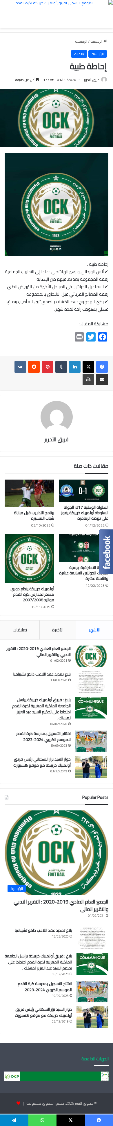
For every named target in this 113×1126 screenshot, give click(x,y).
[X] (88, 367)
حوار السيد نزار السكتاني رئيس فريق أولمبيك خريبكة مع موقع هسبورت (42, 762)
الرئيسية (96, 41)
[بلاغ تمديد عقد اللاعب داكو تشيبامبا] (91, 682)
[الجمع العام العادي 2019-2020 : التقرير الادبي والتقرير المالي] (91, 656)
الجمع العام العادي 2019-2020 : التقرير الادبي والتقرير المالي (38, 651)
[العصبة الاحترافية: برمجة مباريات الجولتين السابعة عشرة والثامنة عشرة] (83, 548)
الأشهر (94, 630)
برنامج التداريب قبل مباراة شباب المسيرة (34, 515)
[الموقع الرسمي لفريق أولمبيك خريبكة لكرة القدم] (56, 7)
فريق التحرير (91, 79)
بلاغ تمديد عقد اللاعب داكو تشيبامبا (42, 674)
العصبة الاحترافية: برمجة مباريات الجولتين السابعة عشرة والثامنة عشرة (83, 573)
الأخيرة (57, 630)
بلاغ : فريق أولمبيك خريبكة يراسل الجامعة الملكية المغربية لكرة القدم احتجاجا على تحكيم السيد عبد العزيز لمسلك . (41, 709)
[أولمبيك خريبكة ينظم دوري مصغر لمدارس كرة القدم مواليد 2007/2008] (29, 558)
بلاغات (79, 53)
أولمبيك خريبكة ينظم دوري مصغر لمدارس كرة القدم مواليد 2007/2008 (32, 594)
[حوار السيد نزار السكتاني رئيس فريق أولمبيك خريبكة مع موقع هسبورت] (91, 767)
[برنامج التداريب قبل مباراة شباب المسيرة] (29, 493)
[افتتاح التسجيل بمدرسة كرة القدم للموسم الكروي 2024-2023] (91, 741)
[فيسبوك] (102, 367)
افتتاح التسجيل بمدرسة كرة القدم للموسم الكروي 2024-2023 (43, 736)
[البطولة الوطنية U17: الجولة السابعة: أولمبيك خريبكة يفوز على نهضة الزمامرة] (83, 491)
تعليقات (20, 630)
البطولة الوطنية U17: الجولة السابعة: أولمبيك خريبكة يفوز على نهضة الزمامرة (84, 512)
